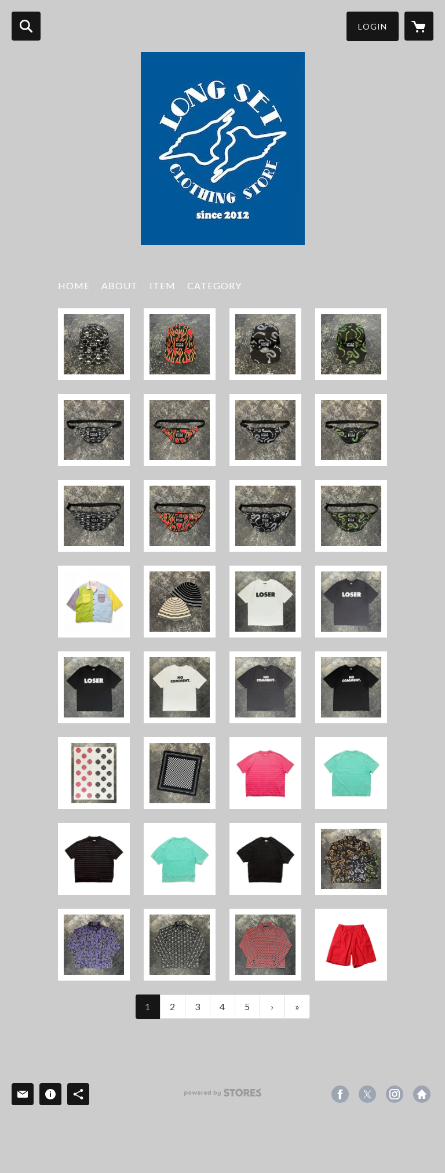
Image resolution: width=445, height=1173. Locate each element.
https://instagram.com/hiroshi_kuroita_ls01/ (394, 1094)
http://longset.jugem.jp (422, 1094)
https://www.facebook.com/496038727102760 (340, 1094)
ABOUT (119, 285)
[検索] (26, 26)
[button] (372, 26)
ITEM (162, 285)
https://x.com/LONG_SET (367, 1094)
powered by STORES (223, 1096)
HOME (74, 285)
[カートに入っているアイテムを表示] (418, 26)
